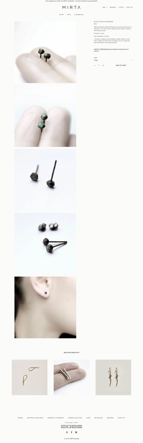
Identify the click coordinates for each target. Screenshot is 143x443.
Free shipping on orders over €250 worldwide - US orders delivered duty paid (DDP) (71, 1)
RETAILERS (98, 418)
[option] (30, 380)
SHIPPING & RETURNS (35, 418)
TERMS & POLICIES (75, 418)
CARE (88, 418)
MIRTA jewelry (74, 438)
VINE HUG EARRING (102, 397)
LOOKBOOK (79, 14)
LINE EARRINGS (59, 397)
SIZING (20, 418)
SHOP (61, 14)
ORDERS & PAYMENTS (55, 418)
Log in (121, 7)
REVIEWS (110, 418)
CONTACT (121, 418)
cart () (129, 7)
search (113, 7)
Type (95, 57)
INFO (69, 14)
